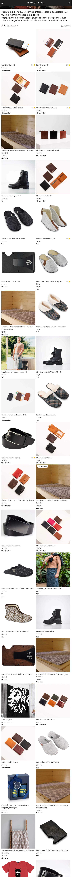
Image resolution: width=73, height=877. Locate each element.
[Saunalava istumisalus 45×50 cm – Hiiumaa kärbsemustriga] (53, 786)
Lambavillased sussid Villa (45, 238)
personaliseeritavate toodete (32, 18)
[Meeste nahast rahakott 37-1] (53, 89)
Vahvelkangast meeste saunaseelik (48, 588)
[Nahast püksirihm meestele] (18, 439)
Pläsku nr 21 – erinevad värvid (47, 150)
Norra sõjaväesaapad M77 (11, 196)
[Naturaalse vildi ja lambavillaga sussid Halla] (53, 262)
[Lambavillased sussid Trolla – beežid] (18, 612)
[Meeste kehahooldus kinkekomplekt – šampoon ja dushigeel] (18, 786)
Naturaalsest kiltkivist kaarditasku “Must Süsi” (52, 850)
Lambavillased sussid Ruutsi (46, 415)
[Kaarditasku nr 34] (53, 46)
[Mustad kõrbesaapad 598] (53, 612)
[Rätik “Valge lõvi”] (18, 701)
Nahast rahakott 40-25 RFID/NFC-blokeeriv (17, 500)
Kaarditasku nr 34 (42, 65)
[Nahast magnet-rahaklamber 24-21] (18, 396)
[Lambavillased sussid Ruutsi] (53, 396)
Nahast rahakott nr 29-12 (45, 719)
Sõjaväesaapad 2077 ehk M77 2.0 (48, 372)
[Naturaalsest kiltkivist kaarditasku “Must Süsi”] (53, 831)
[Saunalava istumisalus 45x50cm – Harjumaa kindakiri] (53, 655)
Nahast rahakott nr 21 (44, 196)
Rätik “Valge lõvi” (7, 719)
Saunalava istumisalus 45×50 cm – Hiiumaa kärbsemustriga (52, 806)
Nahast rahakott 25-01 (9, 762)
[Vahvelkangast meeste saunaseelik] (53, 569)
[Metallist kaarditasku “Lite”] (18, 262)
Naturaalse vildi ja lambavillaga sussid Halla (50, 282)
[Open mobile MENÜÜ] (2, 3)
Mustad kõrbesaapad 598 (45, 631)
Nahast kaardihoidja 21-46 (46, 546)
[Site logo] (35, 3)
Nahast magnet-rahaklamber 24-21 (14, 415)
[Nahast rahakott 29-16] (53, 439)
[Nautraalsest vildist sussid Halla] (53, 743)
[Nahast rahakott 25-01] (18, 743)
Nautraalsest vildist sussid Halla (47, 762)
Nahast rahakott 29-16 (44, 458)
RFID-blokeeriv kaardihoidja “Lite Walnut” (16, 674)
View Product (6, 70)
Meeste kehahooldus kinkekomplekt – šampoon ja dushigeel (15, 806)
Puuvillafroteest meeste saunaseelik (14, 372)
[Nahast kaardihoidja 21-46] (53, 527)
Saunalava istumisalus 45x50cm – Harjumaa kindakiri (52, 675)
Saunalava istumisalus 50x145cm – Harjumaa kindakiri (17, 151)
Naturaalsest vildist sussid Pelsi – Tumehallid (17, 588)
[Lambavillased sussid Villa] (53, 220)
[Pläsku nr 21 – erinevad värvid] (53, 132)
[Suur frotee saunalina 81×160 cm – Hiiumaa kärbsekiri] (18, 831)
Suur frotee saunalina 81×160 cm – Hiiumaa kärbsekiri (17, 851)
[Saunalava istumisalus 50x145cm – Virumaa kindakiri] (53, 481)
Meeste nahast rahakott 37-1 (46, 108)
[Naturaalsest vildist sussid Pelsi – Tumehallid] (18, 569)
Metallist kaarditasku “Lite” (11, 281)
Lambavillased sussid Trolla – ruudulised (51, 327)
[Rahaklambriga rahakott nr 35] (18, 89)
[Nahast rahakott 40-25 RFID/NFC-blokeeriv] (18, 481)
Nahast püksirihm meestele (11, 458)
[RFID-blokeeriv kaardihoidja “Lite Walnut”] (18, 655)
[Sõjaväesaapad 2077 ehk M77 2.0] (53, 353)
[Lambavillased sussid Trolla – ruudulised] (53, 308)
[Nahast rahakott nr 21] (53, 177)
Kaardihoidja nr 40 (8, 65)
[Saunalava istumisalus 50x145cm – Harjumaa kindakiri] (18, 132)
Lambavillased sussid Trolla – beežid (14, 631)
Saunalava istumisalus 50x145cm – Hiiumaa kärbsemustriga (17, 328)
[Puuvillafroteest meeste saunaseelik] (18, 353)
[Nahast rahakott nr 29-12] (53, 701)
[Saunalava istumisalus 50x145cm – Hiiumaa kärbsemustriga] (18, 308)
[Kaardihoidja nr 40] (18, 46)
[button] (4, 158)
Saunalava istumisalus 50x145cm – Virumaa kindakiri (52, 501)
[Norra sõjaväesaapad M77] (18, 177)
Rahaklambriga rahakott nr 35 (12, 108)
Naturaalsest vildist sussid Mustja (13, 238)
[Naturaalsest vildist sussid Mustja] (18, 220)
